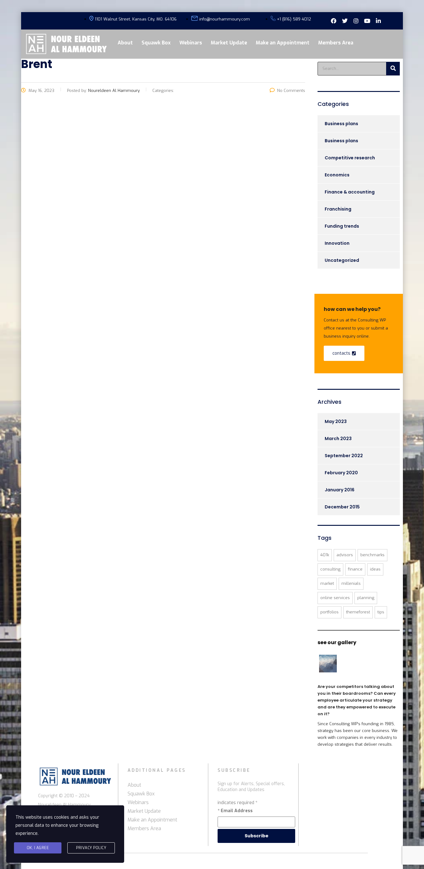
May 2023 (336, 421)
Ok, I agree (38, 847)
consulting (330, 569)
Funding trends (342, 226)
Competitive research (350, 158)
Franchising (338, 209)
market (327, 583)
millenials (351, 583)
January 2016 (339, 490)
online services (335, 597)
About (125, 42)
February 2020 (341, 473)
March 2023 (338, 438)
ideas (375, 569)
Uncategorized (342, 260)
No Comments (291, 90)
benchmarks (372, 554)
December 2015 (342, 507)
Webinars (190, 42)
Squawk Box (156, 42)
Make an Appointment (282, 42)
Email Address (235, 811)
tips (380, 612)
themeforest (358, 612)
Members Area (335, 42)
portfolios (329, 612)
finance (355, 569)
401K (324, 554)
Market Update (229, 42)
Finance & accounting (350, 192)
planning (365, 597)
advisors (344, 554)
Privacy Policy (91, 847)
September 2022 (344, 456)
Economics (337, 175)
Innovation (337, 243)
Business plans (341, 124)
